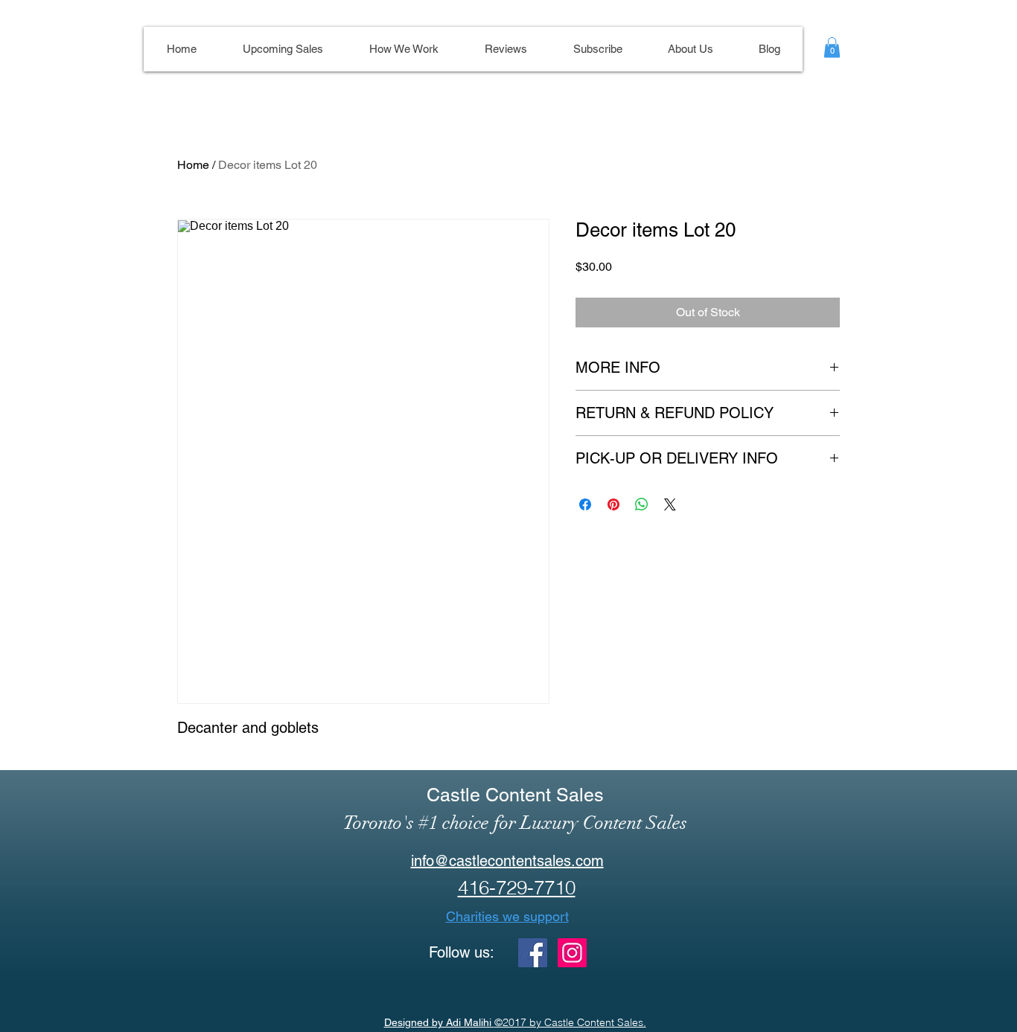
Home (193, 165)
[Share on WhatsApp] (642, 504)
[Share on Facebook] (585, 504)
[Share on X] (670, 504)
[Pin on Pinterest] (613, 504)
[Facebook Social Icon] (532, 952)
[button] (832, 47)
